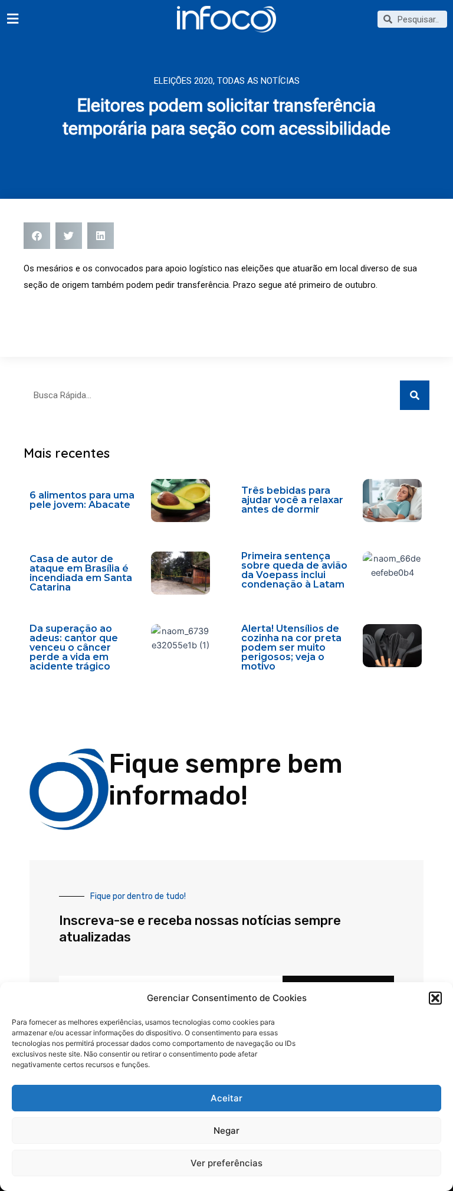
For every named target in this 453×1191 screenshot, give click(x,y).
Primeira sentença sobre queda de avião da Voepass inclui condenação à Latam (294, 570)
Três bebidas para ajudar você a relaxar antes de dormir (292, 500)
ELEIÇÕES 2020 (183, 81)
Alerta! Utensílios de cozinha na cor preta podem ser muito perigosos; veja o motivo (291, 647)
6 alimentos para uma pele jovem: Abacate (81, 500)
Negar (226, 1130)
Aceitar (226, 1098)
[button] (435, 998)
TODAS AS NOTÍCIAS (258, 81)
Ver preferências (226, 1163)
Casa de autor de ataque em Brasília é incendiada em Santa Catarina (80, 573)
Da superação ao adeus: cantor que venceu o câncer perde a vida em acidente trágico (73, 647)
